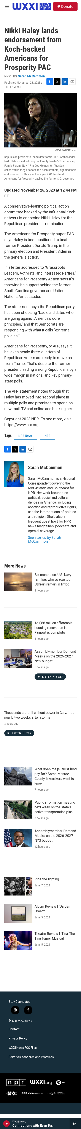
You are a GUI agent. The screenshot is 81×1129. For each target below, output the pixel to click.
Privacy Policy (18, 1038)
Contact (14, 1029)
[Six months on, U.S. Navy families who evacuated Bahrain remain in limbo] (18, 581)
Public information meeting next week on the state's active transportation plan (55, 807)
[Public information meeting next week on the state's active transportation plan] (18, 809)
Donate (67, 6)
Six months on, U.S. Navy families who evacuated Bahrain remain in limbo (53, 579)
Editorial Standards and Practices (31, 1057)
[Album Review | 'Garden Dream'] (18, 913)
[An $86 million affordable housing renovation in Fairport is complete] (18, 630)
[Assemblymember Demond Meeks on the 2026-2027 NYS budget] (18, 658)
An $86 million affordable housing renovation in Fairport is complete (54, 628)
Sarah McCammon (31, 76)
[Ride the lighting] (18, 886)
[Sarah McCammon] (14, 474)
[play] (6, 1123)
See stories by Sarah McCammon (44, 539)
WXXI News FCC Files (23, 1047)
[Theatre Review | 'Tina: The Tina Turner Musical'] (18, 940)
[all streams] (75, 1123)
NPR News (25, 435)
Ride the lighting (47, 879)
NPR (48, 435)
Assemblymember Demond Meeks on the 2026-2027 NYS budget (55, 656)
